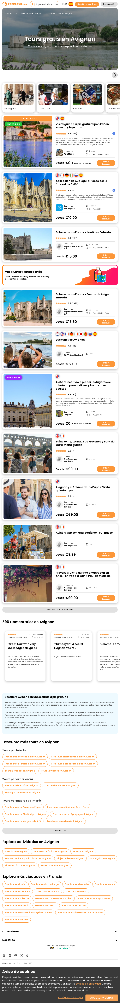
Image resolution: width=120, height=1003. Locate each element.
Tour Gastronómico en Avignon (50, 851)
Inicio (9, 13)
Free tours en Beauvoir (17, 905)
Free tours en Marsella (77, 884)
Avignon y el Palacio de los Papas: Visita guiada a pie (83, 489)
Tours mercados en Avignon (20, 770)
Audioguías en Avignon (102, 858)
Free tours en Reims (76, 891)
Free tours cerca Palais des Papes (23, 807)
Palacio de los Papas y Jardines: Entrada (83, 232)
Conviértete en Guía (87, 4)
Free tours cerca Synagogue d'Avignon (73, 814)
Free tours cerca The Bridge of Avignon (25, 814)
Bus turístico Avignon (70, 340)
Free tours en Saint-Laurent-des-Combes (80, 912)
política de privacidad (88, 983)
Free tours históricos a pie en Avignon (25, 756)
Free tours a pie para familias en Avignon (73, 763)
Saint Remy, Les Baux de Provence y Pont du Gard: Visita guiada (85, 443)
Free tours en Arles (105, 884)
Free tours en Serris (45, 905)
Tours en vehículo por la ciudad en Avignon (28, 858)
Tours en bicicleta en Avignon (60, 785)
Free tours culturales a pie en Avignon (25, 763)
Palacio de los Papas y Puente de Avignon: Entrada (84, 296)
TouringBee (69, 209)
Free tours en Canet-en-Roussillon (53, 898)
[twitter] (21, 955)
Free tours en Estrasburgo (45, 884)
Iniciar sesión (109, 4)
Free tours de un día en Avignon (21, 785)
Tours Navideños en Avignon (56, 770)
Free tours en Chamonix (17, 891)
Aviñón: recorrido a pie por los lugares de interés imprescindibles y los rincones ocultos (83, 385)
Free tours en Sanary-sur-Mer (94, 898)
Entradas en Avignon (16, 851)
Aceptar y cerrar (101, 998)
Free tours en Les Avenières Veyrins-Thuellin (28, 912)
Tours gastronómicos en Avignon (23, 792)
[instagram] (4, 955)
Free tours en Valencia (17, 898)
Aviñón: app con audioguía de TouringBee (84, 532)
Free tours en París (15, 884)
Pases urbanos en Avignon (55, 865)
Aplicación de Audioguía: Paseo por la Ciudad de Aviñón (81, 182)
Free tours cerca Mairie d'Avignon (65, 821)
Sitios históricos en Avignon (20, 865)
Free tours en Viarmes (16, 919)
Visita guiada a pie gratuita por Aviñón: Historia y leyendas (82, 125)
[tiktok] (27, 955)
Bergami (68, 415)
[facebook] (10, 955)
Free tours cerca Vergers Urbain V (23, 821)
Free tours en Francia (31, 13)
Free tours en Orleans (47, 891)
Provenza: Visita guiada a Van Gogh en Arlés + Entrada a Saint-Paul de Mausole (83, 574)
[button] (18, 98)
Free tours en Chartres (74, 905)
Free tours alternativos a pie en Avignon (72, 756)
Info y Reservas (106, 162)
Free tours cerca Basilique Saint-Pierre (68, 807)
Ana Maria (69, 154)
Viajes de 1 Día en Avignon (70, 858)
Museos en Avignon (83, 851)
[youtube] (16, 955)
